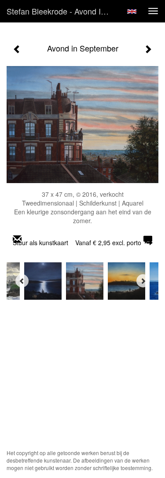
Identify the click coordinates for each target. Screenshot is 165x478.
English (132, 11)
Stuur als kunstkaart (77, 242)
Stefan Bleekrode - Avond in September (63, 11)
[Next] (143, 280)
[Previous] (22, 280)
